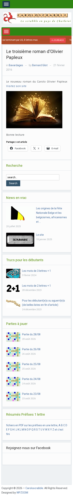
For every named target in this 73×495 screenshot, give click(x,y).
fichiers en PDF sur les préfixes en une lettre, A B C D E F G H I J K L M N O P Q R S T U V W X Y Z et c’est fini (36, 430)
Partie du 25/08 (31, 364)
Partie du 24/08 (31, 379)
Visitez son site (16, 86)
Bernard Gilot (40, 65)
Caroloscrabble (34, 488)
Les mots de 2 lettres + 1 (36, 285)
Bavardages (16, 65)
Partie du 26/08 (31, 349)
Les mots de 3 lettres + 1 (36, 270)
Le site (40, 234)
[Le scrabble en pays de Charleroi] (37, 17)
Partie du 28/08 (31, 334)
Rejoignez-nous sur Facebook (28, 448)
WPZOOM (22, 492)
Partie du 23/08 (31, 393)
